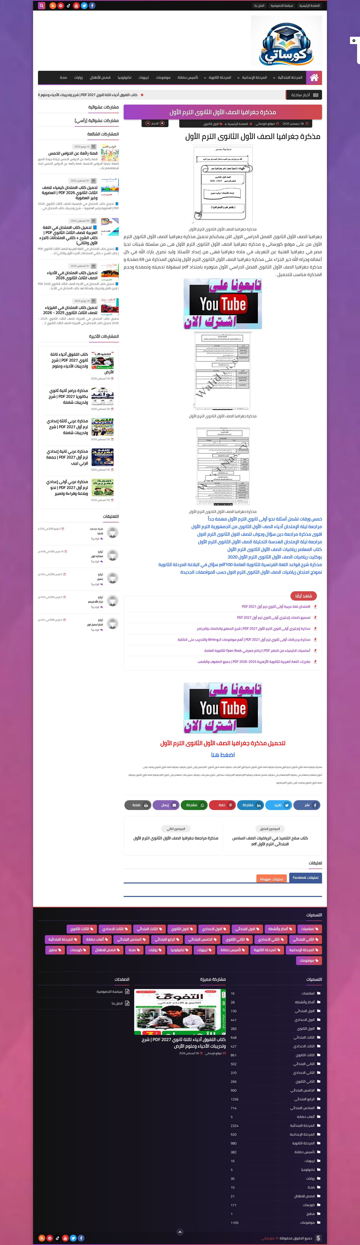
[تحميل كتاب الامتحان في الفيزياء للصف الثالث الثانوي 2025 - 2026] (110, 307)
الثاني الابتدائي (303, 939)
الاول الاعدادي (212, 929)
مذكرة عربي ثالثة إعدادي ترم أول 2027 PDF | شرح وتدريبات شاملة (67, 426)
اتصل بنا (259, 5)
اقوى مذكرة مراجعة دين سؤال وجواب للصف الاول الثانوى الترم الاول (259, 534)
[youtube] (76, 5)
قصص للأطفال (100, 77)
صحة (63, 77)
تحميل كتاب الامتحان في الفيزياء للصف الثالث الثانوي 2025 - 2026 (70, 310)
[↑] (180, 1232)
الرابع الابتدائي (165, 939)
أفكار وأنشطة (278, 929)
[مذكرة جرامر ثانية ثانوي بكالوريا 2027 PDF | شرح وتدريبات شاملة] (103, 396)
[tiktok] (68, 5)
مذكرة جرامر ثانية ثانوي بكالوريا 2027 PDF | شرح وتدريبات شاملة (68, 396)
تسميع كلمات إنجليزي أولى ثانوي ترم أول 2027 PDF (273, 617)
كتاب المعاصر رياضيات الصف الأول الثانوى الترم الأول (275, 549)
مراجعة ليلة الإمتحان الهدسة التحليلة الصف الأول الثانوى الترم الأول (260, 542)
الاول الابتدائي (245, 929)
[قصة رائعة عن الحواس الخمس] (110, 152)
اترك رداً (95, 539)
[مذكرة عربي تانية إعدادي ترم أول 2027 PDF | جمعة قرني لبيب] (103, 457)
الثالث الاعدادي (113, 929)
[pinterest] (60, 5)
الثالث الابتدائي (147, 929)
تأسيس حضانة (188, 77)
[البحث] (41, 5)
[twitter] (84, 5)
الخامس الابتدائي (200, 939)
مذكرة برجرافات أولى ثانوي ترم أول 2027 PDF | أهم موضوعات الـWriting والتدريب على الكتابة (244, 639)
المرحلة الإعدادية (254, 77)
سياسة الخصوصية (282, 5)
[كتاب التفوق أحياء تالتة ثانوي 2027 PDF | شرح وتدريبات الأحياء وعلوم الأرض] (103, 360)
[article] (176, 833)
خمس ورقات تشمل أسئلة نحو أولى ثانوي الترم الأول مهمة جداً (265, 519)
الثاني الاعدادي (269, 939)
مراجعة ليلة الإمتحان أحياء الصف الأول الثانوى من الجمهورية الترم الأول (257, 526)
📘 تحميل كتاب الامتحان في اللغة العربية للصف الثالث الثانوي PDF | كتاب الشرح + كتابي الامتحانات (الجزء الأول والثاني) (68, 235)
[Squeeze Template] (318, 1238)
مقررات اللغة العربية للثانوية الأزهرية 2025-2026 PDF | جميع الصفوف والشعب (254, 661)
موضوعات (163, 77)
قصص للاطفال (105, 950)
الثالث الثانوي (79, 929)
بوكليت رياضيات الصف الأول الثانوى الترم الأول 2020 (275, 557)
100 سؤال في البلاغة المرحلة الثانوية (195, 564)
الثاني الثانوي (235, 939)
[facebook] (92, 5)
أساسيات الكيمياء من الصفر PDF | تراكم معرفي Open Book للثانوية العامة (257, 650)
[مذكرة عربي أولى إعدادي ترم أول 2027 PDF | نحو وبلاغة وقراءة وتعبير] (103, 487)
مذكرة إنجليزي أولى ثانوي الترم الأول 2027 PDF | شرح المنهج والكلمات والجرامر (253, 628)
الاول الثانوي (211, 123)
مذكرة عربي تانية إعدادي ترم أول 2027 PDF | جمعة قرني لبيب (67, 457)
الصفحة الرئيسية (310, 5)
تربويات (144, 77)
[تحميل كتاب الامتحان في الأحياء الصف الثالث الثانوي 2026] (110, 272)
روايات (78, 77)
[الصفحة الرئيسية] (314, 77)
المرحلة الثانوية (220, 77)
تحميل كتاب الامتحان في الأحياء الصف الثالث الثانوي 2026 (72, 275)
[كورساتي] (286, 40)
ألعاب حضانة (95, 939)
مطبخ (53, 950)
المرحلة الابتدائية (290, 77)
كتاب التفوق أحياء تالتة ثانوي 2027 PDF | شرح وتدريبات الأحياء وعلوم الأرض (147, 95)
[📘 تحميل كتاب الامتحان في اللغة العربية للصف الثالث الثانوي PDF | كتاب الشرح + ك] (110, 227)
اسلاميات (307, 929)
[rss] (52, 5)
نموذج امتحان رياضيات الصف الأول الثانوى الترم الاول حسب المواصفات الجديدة (251, 572)
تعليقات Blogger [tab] (271, 879)
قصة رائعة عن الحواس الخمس (72, 153)
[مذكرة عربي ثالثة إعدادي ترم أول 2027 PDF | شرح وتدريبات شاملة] (103, 427)
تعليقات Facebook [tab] (305, 877)
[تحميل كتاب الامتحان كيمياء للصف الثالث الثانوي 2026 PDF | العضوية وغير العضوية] (110, 187)
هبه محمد (96, 529)
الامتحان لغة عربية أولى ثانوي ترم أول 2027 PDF (276, 606)
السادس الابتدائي (129, 939)
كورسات (76, 950)
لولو (100, 551)
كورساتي (268, 1238)
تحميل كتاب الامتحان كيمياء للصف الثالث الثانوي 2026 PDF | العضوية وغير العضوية (69, 192)
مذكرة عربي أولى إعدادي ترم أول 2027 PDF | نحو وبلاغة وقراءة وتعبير (67, 487)
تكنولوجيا (124, 77)
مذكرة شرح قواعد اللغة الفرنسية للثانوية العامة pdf (270, 564)
